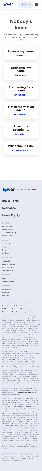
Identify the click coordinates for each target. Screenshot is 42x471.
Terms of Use (6, 306)
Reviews (5, 253)
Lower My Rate (8, 230)
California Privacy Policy (30, 303)
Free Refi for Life (9, 236)
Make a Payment (9, 267)
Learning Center (9, 264)
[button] (21, 148)
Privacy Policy (17, 303)
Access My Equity (9, 233)
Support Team (8, 281)
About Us (6, 244)
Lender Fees (15, 306)
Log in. (33, 189)
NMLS (10, 303)
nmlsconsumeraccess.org (26, 392)
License (4, 303)
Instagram (6, 289)
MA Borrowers (6, 311)
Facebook (6, 292)
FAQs (4, 278)
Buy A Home (7, 226)
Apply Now (26, 4)
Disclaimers (23, 306)
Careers (5, 247)
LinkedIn (5, 295)
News (4, 250)
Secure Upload (8, 270)
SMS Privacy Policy (25, 309)
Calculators (7, 261)
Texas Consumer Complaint (20, 311)
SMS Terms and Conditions (10, 309)
